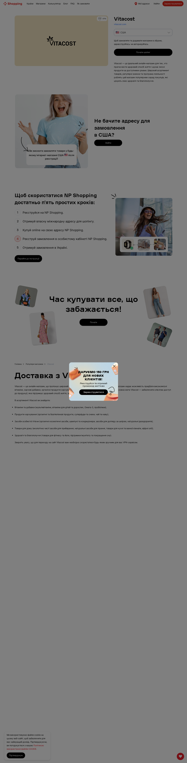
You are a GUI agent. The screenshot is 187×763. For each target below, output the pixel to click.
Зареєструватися (93, 392)
